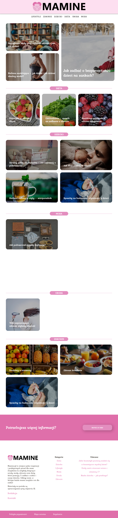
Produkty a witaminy (20, 370)
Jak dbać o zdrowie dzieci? (77, 165)
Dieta (67, 16)
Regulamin (57, 514)
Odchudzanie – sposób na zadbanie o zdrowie (57, 120)
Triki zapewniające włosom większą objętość (22, 324)
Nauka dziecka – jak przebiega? (94, 475)
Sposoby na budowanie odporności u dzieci (86, 198)
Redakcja (12, 493)
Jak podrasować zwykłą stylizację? (27, 244)
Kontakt (12, 498)
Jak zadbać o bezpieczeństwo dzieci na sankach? (86, 73)
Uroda (75, 16)
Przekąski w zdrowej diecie (19, 120)
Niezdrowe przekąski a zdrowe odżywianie (93, 120)
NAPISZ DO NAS (97, 428)
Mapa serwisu (40, 514)
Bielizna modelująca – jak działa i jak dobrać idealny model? (31, 75)
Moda (84, 16)
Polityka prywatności (18, 514)
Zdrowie (47, 16)
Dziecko (58, 16)
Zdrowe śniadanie (73, 370)
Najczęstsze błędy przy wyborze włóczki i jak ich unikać (31, 45)
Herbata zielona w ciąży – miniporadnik (30, 198)
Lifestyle (36, 16)
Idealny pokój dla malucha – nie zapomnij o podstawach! (32, 164)
